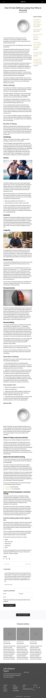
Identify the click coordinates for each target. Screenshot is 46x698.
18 (26, 514)
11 (15, 314)
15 (27, 347)
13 (20, 326)
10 (13, 279)
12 (29, 317)
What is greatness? (37, 29)
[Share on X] (6, 559)
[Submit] (41, 672)
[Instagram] (39, 687)
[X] (37, 687)
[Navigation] (4, 1)
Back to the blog (23, 614)
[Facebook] (34, 687)
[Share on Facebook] (4, 559)
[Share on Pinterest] (9, 559)
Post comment (9, 605)
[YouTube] (34, 690)
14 (21, 326)
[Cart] (42, 1)
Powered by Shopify (27, 696)
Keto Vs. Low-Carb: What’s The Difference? (37, 36)
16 (4, 378)
